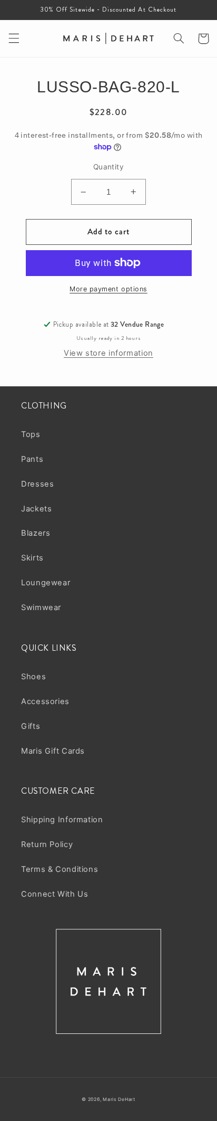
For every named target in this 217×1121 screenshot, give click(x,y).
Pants (32, 459)
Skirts (32, 558)
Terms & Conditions (59, 869)
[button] (14, 38)
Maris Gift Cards (53, 751)
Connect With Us (54, 894)
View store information (108, 353)
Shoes (33, 676)
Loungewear (45, 582)
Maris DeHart (119, 1099)
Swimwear (41, 607)
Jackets (36, 509)
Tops (31, 434)
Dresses (37, 484)
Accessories (45, 701)
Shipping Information (62, 819)
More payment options (108, 289)
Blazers (35, 533)
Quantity (108, 167)
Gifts (30, 726)
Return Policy (47, 844)
